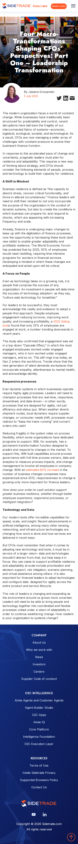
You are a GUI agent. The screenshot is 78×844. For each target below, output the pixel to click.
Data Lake (40, 6)
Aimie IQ (39, 722)
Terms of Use (39, 765)
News (39, 657)
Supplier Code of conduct (39, 679)
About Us (39, 642)
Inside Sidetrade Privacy (39, 773)
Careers (39, 671)
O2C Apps (39, 715)
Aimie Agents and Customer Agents (39, 700)
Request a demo (59, 6)
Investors (39, 664)
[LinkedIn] (65, 99)
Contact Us (39, 787)
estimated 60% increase (42, 470)
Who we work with (39, 650)
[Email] (72, 99)
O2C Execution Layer (39, 744)
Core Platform (39, 729)
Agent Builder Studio (39, 707)
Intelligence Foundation (39, 736)
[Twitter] (59, 99)
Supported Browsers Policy (39, 780)
